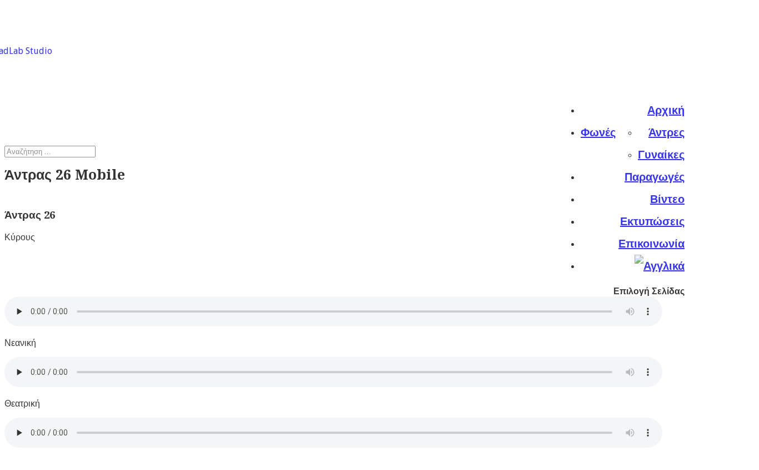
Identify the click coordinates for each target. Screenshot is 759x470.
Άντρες (666, 132)
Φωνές (598, 132)
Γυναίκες (661, 154)
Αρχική (666, 110)
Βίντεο (667, 199)
